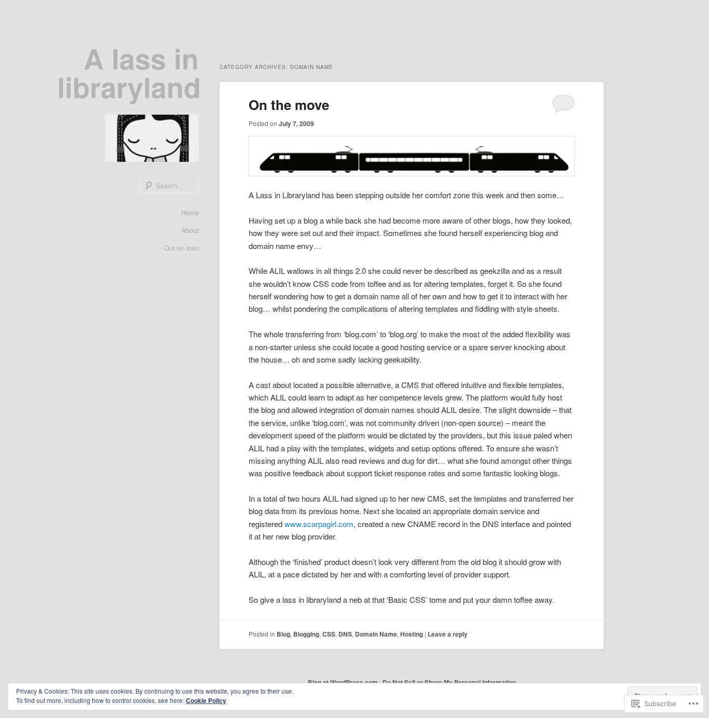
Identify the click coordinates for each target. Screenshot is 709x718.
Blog (283, 634)
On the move (289, 104)
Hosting (411, 634)
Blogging (306, 634)
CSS (328, 634)
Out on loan (181, 248)
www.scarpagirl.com (318, 523)
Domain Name (376, 634)
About (190, 230)
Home (190, 212)
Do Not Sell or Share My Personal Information (449, 682)
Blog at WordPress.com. (343, 682)
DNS (345, 634)
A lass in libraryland (129, 72)
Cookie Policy (206, 700)
